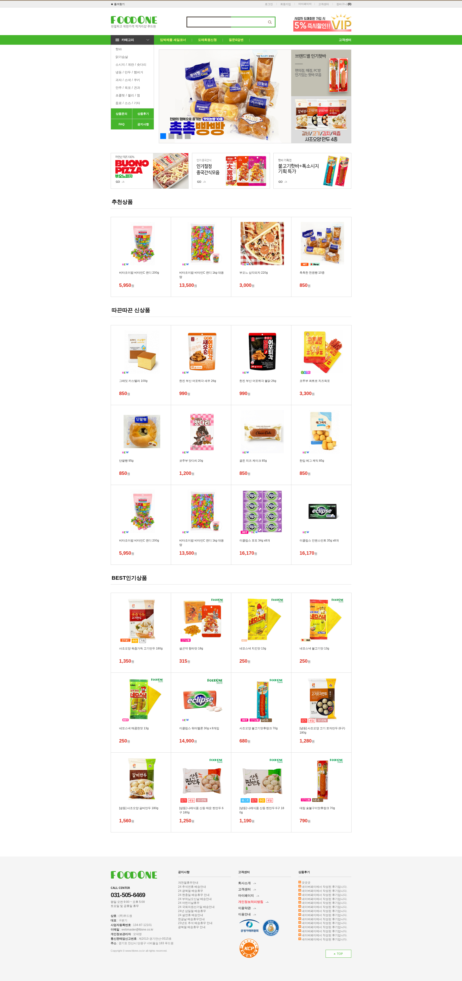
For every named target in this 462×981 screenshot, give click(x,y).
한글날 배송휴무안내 (191, 919)
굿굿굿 (306, 882)
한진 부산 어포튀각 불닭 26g (257, 381)
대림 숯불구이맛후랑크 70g (317, 808)
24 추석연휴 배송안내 (192, 886)
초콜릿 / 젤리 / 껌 (128, 95)
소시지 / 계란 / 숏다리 (131, 64)
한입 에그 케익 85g (312, 460)
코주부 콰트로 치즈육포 (315, 381)
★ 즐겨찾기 (118, 4)
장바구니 (341, 4)
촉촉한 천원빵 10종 (312, 272)
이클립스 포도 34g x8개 (254, 540)
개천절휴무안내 (188, 882)
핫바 (119, 49)
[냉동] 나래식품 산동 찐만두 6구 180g (261, 808)
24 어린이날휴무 (188, 903)
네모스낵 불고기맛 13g (314, 648)
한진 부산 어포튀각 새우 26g (197, 381)
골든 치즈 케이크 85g (253, 460)
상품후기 (143, 113)
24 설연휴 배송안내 (190, 915)
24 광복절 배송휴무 (190, 891)
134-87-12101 (142, 925)
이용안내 (244, 914)
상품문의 (121, 113)
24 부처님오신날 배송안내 (195, 899)
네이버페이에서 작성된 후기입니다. (324, 886)
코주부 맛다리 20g (191, 460)
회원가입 (285, 4)
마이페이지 (305, 3)
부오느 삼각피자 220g (253, 272)
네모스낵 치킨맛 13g (252, 648)
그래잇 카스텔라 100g (133, 381)
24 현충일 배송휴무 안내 (194, 895)
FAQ (121, 124)
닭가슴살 (122, 57)
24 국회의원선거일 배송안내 (196, 907)
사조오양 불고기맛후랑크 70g (258, 728)
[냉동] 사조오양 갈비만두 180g (138, 808)
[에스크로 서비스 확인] (249, 948)
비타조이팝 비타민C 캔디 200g (139, 272)
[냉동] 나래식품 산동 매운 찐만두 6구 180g (201, 808)
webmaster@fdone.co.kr (137, 929)
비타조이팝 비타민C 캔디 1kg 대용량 (201, 273)
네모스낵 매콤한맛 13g (134, 728)
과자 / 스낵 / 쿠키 (128, 80)
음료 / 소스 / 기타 (128, 103)
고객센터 (323, 4)
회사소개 (244, 883)
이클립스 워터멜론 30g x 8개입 (199, 728)
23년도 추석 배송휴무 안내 (195, 923)
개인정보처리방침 (250, 902)
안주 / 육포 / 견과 (128, 87)
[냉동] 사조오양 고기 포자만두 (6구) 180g (322, 728)
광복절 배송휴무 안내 (191, 927)
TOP (340, 953)
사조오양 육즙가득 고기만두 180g (141, 648)
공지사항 (143, 124)
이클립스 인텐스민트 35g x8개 (319, 540)
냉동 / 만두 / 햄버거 (129, 72)
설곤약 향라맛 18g (191, 648)
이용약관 (244, 908)
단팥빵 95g (126, 460)
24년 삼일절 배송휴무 (192, 911)
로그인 (269, 4)
